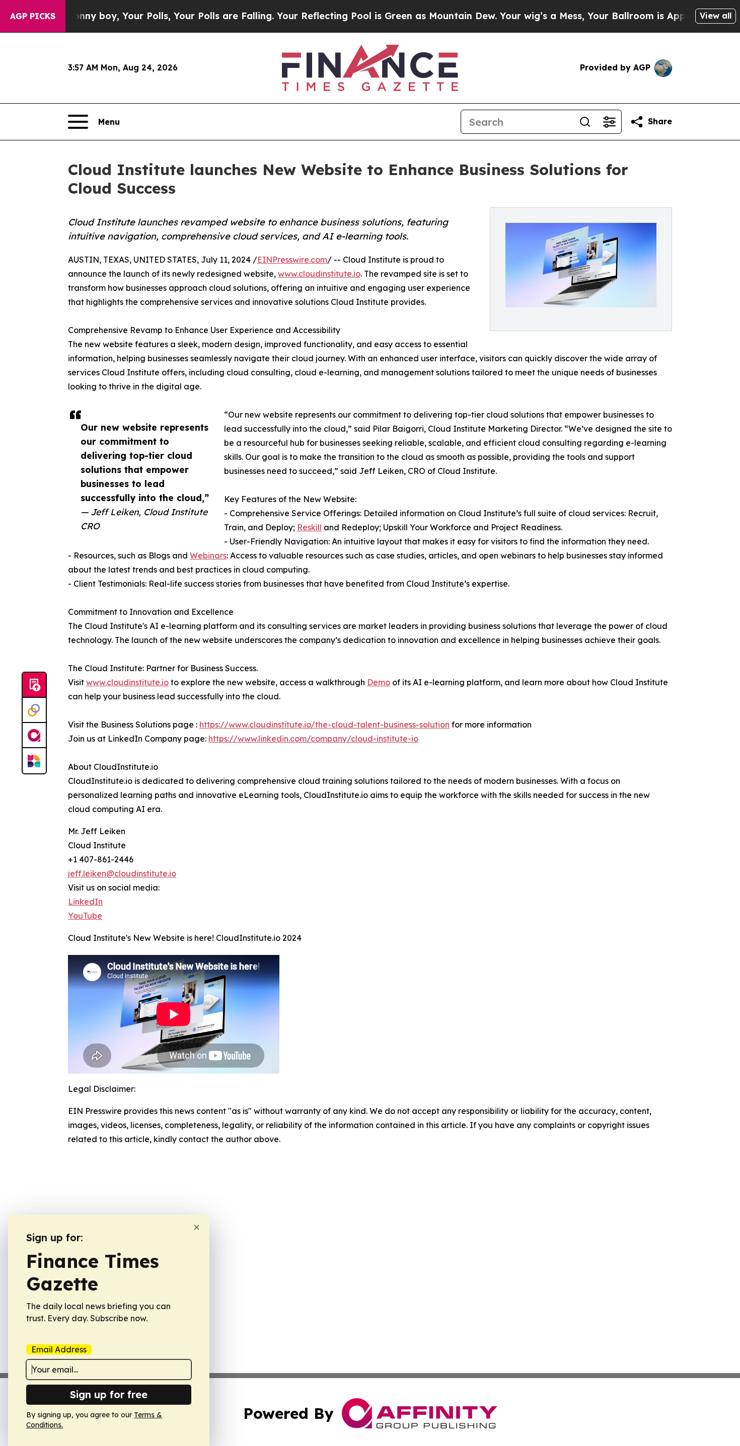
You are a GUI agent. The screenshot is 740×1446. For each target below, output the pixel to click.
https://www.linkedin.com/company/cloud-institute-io (313, 739)
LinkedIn (85, 902)
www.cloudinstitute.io (319, 274)
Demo (378, 682)
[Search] (585, 121)
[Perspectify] (34, 710)
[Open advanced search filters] (609, 121)
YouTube (85, 916)
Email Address (59, 1349)
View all (715, 16)
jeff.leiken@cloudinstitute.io (122, 873)
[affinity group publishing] (34, 735)
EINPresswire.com (292, 260)
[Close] (196, 1227)
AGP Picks (32, 16)
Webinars (208, 555)
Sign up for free (108, 1394)
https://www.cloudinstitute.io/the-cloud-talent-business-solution (324, 724)
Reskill (309, 527)
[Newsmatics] (34, 760)
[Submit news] (34, 685)
